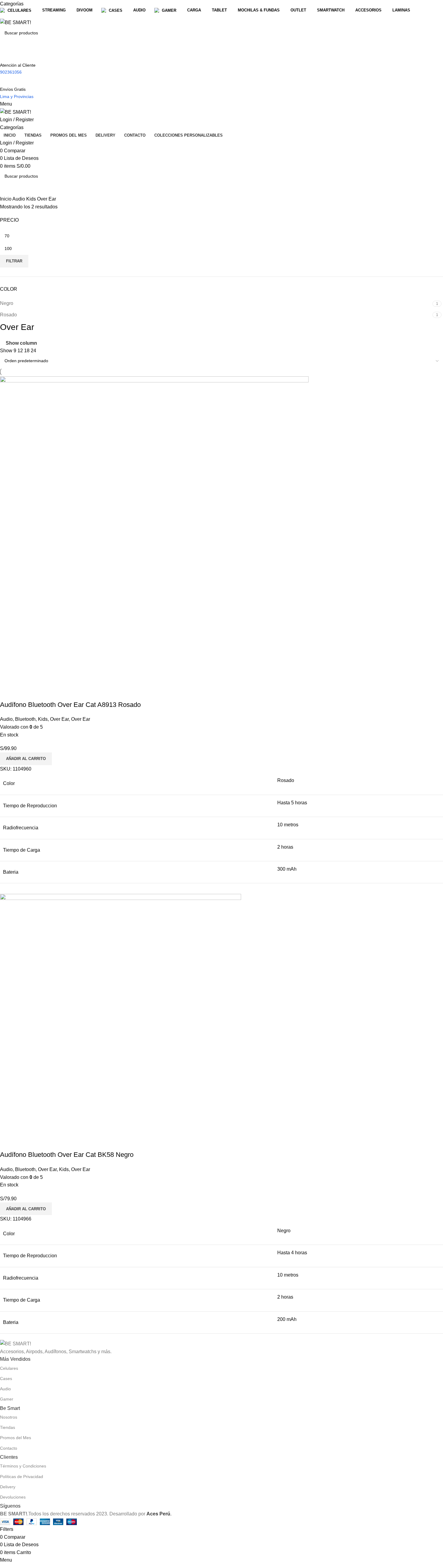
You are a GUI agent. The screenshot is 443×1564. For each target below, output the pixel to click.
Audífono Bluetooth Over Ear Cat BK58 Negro (67, 1154)
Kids (31, 198)
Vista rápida (23, 692)
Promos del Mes (15, 1437)
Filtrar (14, 261)
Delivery (7, 1486)
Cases (6, 1378)
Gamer (6, 1399)
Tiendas (7, 1427)
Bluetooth (25, 719)
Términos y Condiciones (23, 1466)
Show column (21, 343)
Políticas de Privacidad (21, 1476)
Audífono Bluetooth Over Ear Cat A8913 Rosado (70, 704)
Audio (19, 198)
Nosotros (8, 1417)
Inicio (6, 198)
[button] (26, 758)
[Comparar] (7, 692)
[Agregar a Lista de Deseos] (40, 692)
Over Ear (59, 719)
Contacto (8, 1448)
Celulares (9, 1368)
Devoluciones (13, 1497)
